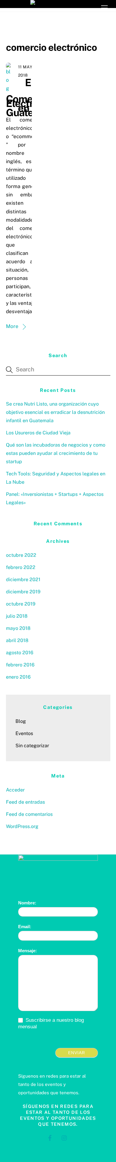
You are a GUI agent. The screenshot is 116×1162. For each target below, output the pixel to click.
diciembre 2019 (23, 592)
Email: (24, 926)
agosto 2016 (19, 652)
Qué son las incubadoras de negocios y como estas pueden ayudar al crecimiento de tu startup (55, 453)
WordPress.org (22, 826)
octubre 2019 (20, 604)
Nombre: (27, 902)
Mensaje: (27, 950)
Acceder (15, 790)
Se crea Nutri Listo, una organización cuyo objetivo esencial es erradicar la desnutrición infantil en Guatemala (55, 412)
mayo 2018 (18, 628)
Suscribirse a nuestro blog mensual (51, 1023)
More (12, 326)
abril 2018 (17, 640)
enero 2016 (18, 677)
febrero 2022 (20, 567)
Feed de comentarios (29, 814)
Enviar (76, 1052)
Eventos (24, 733)
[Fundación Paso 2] (58, 4)
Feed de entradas (25, 802)
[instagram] (64, 1137)
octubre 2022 (21, 555)
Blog (20, 721)
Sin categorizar (32, 745)
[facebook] (50, 1137)
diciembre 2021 (23, 579)
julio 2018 (16, 616)
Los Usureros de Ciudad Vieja (38, 433)
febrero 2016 (20, 665)
